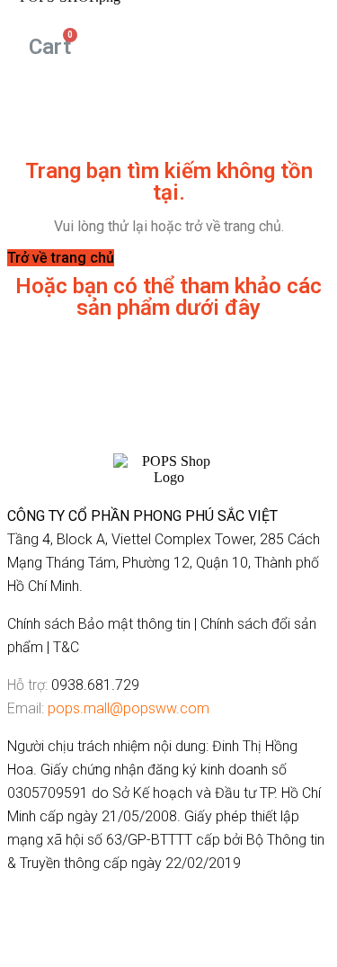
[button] (60, 257)
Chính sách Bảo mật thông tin (99, 623)
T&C (66, 647)
